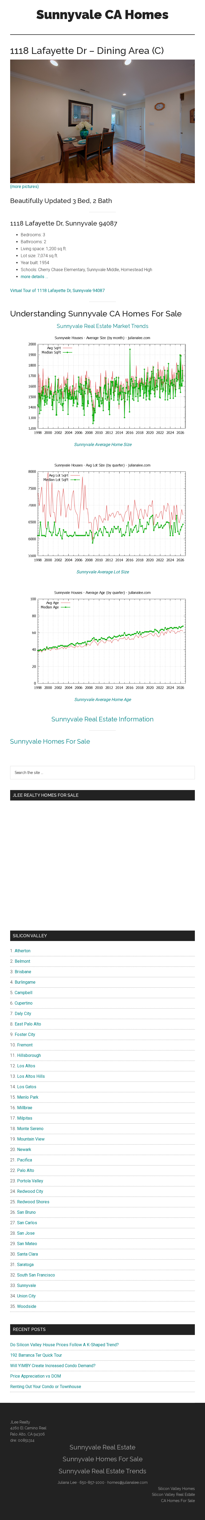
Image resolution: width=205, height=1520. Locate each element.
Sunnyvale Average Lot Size (102, 571)
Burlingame (25, 982)
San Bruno (26, 1212)
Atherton (22, 950)
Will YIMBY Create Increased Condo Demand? (53, 1365)
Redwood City (30, 1191)
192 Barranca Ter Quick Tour (36, 1355)
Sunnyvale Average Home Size (102, 444)
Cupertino (24, 1003)
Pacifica (24, 1160)
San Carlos (27, 1222)
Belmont (22, 961)
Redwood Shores (33, 1201)
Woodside (26, 1306)
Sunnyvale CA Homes (102, 14)
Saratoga (25, 1264)
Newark (24, 1149)
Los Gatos (26, 1086)
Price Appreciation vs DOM (35, 1376)
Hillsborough (29, 1055)
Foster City (25, 1034)
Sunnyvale (26, 1285)
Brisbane (23, 971)
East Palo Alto (28, 1024)
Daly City (23, 1013)
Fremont (25, 1044)
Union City (26, 1295)
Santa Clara (27, 1254)
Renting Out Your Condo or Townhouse (45, 1386)
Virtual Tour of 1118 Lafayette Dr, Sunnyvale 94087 (57, 290)
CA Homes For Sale (178, 1501)
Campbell (23, 992)
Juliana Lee (67, 1482)
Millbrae (24, 1107)
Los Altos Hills (31, 1076)
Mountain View (31, 1139)
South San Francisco (36, 1275)
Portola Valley (30, 1180)
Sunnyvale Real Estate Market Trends (102, 326)
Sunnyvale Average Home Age (102, 699)
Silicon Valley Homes (176, 1488)
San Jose (26, 1233)
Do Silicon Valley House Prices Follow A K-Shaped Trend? (64, 1344)
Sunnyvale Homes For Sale (50, 741)
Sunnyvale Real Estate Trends (102, 1471)
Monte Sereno (30, 1128)
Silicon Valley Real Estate (173, 1494)
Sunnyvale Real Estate (102, 1447)
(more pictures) (24, 186)
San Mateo (27, 1243)
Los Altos (26, 1065)
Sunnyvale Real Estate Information (102, 719)
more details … (34, 276)
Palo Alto (25, 1170)
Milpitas (24, 1118)
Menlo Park (27, 1097)
